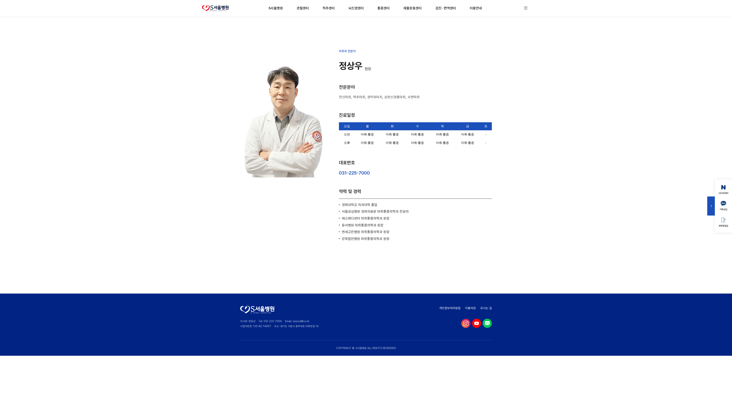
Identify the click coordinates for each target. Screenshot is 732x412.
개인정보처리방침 (450, 308)
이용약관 (470, 308)
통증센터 (383, 8)
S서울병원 (276, 8)
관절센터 (303, 8)
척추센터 (329, 8)
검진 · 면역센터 (445, 8)
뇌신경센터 (356, 8)
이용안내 (476, 8)
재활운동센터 (412, 8)
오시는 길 (486, 308)
